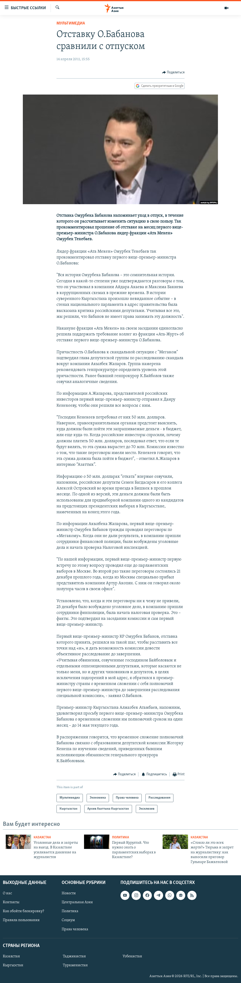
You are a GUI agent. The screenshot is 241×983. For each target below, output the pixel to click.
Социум (68, 920)
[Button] (173, 72)
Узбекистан (132, 956)
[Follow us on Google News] (180, 895)
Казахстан (42, 837)
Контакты (11, 902)
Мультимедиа (70, 23)
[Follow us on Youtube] (124, 895)
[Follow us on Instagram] (136, 895)
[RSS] (191, 895)
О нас (7, 893)
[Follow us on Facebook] (147, 895)
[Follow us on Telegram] (158, 895)
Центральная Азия (77, 902)
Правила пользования (21, 920)
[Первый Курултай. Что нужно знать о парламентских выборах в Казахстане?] (96, 842)
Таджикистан (74, 956)
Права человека (75, 929)
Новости (69, 893)
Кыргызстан (13, 965)
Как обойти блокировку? (23, 911)
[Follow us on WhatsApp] (169, 895)
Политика (120, 837)
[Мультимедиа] (226, 8)
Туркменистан (75, 965)
